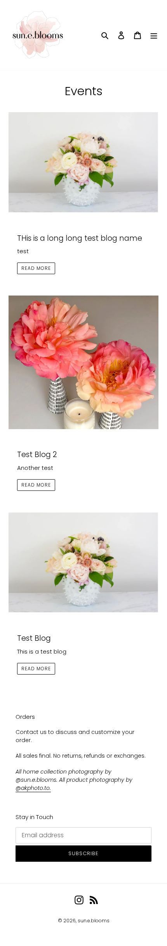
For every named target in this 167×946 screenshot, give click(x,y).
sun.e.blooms (94, 920)
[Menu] (154, 35)
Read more (36, 268)
